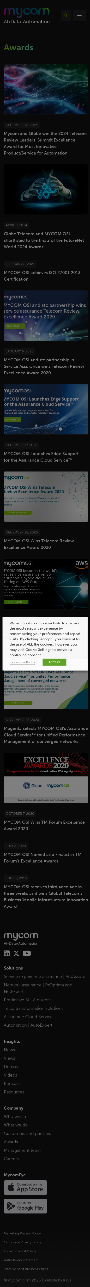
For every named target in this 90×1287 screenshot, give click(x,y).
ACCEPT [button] (54, 662)
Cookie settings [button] (22, 662)
